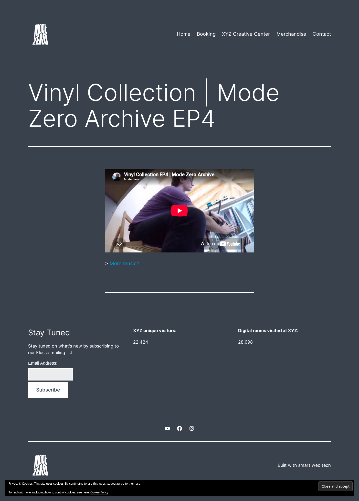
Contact (322, 34)
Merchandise (291, 34)
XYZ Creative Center (246, 34)
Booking (206, 34)
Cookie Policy (99, 492)
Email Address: (42, 363)
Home (183, 34)
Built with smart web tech (304, 465)
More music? (124, 263)
